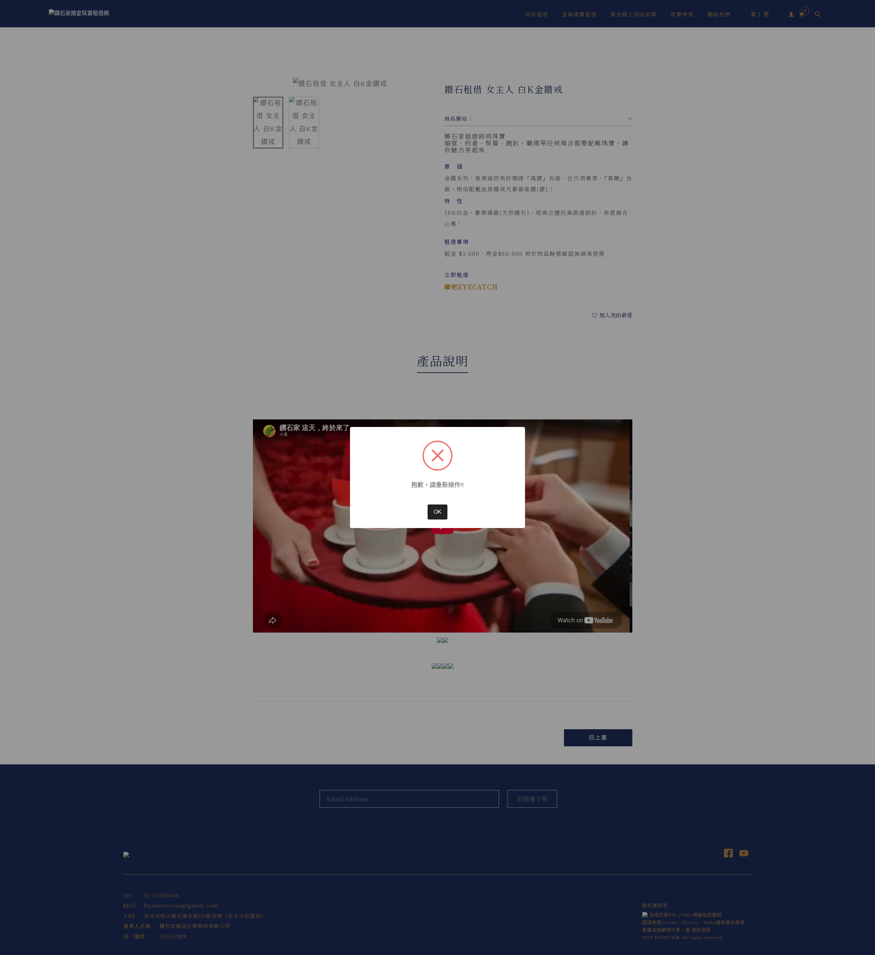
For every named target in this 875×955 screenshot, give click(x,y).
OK (438, 512)
